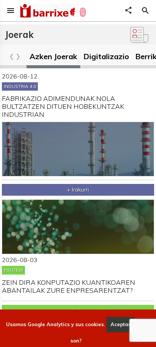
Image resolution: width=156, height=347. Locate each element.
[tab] (53, 58)
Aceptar (121, 324)
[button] (145, 11)
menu (10, 10)
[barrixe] (44, 11)
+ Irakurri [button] (78, 189)
